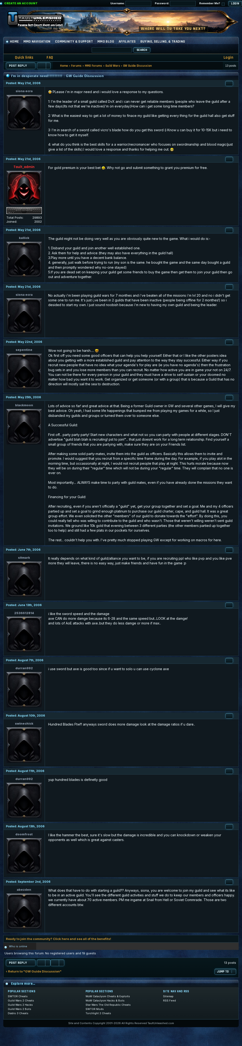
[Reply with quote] (229, 83)
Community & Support (74, 41)
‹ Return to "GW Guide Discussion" (33, 971)
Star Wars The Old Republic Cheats (108, 1004)
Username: (117, 3)
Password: (162, 3)
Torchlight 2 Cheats (98, 1013)
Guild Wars (112, 66)
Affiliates (127, 41)
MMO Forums (93, 66)
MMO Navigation (37, 41)
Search (142, 50)
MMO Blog (105, 41)
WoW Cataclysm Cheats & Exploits (108, 996)
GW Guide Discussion (137, 66)
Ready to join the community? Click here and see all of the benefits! (58, 939)
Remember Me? (210, 3)
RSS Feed (169, 1000)
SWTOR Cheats (18, 996)
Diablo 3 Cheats (18, 1013)
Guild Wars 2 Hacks (20, 1004)
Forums (76, 66)
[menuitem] (47, 57)
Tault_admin (24, 166)
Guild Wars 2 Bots (19, 1009)
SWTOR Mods (95, 1009)
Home (14, 41)
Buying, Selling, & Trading (162, 41)
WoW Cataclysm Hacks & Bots (105, 1000)
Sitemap (168, 996)
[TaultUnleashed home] (38, 20)
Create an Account (21, 3)
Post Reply (18, 66)
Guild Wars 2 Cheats (21, 1000)
